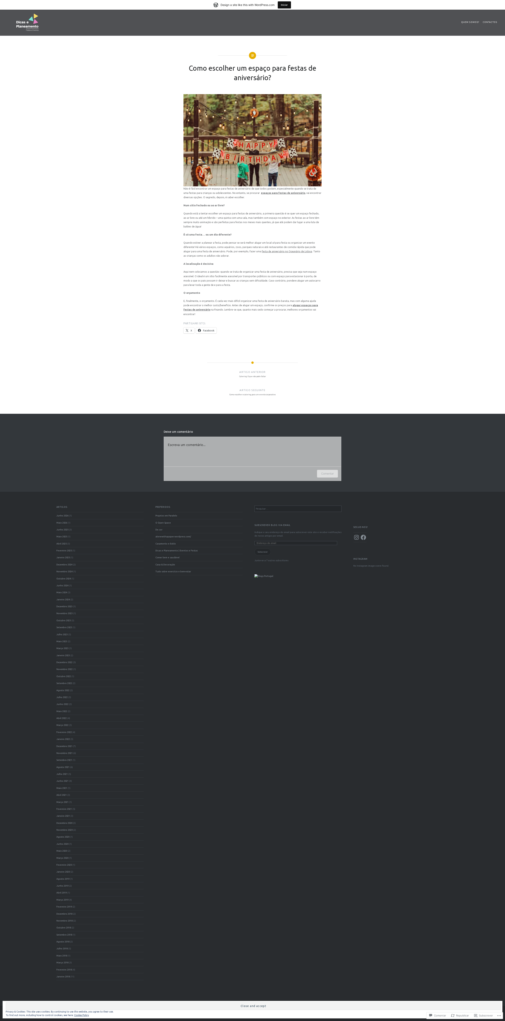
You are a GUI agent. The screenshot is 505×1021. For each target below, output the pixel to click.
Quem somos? (470, 22)
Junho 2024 (62, 585)
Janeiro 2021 (63, 816)
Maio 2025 (61, 536)
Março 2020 (62, 858)
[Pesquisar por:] (298, 508)
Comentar (327, 473)
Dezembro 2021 (64, 746)
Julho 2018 (62, 948)
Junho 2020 (62, 844)
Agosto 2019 (62, 878)
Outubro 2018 (63, 927)
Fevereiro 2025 (64, 550)
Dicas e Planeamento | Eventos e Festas (176, 550)
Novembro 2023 (64, 613)
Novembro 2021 (64, 753)
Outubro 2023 (63, 620)
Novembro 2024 (64, 571)
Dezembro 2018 (64, 913)
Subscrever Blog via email (272, 525)
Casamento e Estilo (165, 543)
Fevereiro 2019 (64, 906)
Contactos (490, 22)
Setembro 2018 (64, 934)
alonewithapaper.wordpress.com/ (173, 536)
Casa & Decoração (165, 564)
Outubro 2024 (63, 578)
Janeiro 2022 (63, 739)
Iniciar (284, 4)
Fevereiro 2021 (64, 809)
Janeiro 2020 (63, 871)
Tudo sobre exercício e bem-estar (173, 571)
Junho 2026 (62, 515)
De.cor (158, 529)
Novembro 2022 (64, 669)
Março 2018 (62, 962)
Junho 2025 (62, 529)
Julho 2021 (62, 774)
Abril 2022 (61, 718)
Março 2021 (62, 802)
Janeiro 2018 (63, 976)
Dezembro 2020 (64, 823)
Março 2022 (62, 725)
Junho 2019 (62, 885)
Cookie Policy (81, 1015)
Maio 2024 (61, 592)
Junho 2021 (62, 781)
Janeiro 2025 (63, 557)
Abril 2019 (61, 892)
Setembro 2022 (64, 683)
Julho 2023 (62, 634)
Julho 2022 (62, 697)
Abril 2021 (61, 795)
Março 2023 (62, 648)
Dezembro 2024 (64, 564)
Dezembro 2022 (64, 662)
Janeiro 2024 (63, 599)
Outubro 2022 (63, 676)
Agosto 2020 (62, 836)
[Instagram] (356, 537)
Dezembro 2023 (64, 606)
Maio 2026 (61, 522)
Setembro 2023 (64, 627)
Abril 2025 (61, 543)
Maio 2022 (61, 711)
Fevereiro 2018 (64, 969)
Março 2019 (62, 899)
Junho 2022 (62, 704)
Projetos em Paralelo (166, 515)
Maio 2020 (61, 850)
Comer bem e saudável (167, 557)
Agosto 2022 (62, 690)
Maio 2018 (61, 955)
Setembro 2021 (64, 760)
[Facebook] (363, 537)
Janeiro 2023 (63, 655)
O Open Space (163, 522)
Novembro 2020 (64, 830)
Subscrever (263, 552)
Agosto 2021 (62, 767)
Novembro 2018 (64, 920)
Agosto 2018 (62, 941)
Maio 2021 (61, 788)
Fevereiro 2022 (64, 732)
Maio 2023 (61, 641)
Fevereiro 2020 (64, 864)
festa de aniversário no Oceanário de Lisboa (287, 251)
